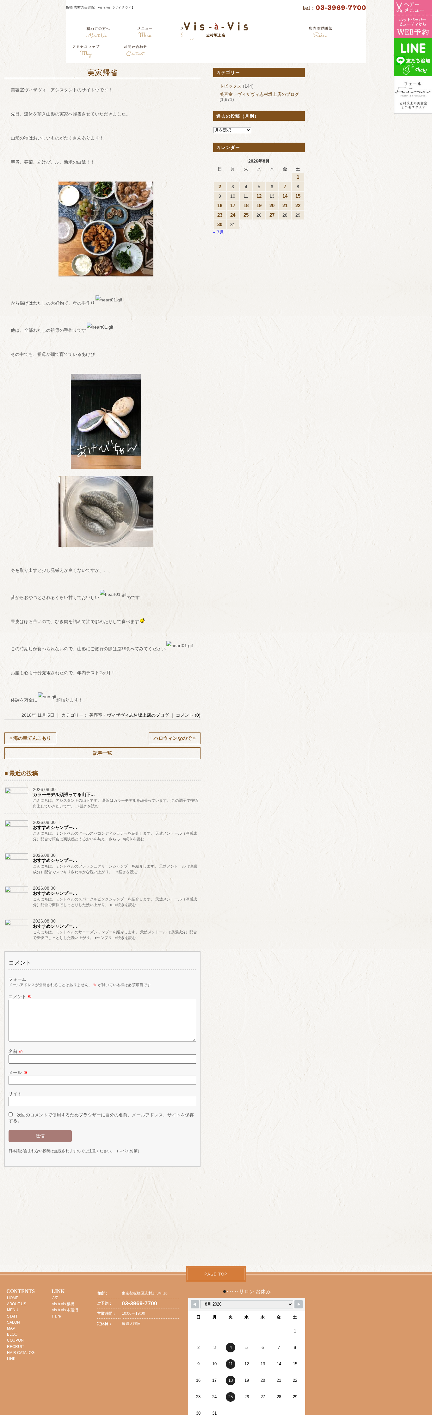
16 (219, 205)
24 (232, 215)
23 (219, 215)
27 (272, 215)
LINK (11, 1358)
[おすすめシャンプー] (17, 826)
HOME (12, 1298)
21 (284, 205)
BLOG (12, 1334)
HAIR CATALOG (20, 1352)
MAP (11, 1328)
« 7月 (218, 232)
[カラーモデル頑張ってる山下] (17, 793)
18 (246, 205)
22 (297, 205)
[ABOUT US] (98, 33)
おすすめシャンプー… (55, 827)
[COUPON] (86, 52)
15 (297, 196)
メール (18, 1072)
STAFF (12, 1316)
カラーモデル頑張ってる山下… (64, 794)
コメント (20, 996)
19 (259, 205)
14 (284, 196)
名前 (16, 1051)
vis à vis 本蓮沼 (65, 1310)
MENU (12, 1310)
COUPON (15, 1340)
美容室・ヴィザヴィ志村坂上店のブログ (129, 715)
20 (272, 205)
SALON (13, 1322)
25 (246, 215)
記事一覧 (102, 753)
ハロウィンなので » (174, 738)
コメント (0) (188, 715)
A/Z (55, 1298)
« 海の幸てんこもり (30, 738)
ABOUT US (16, 1304)
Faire (56, 1316)
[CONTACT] (135, 52)
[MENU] (145, 33)
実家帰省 (102, 73)
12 (259, 196)
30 (219, 224)
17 (232, 205)
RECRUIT (15, 1346)
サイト (15, 1093)
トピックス (230, 86)
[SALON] (320, 33)
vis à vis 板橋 (63, 1304)
